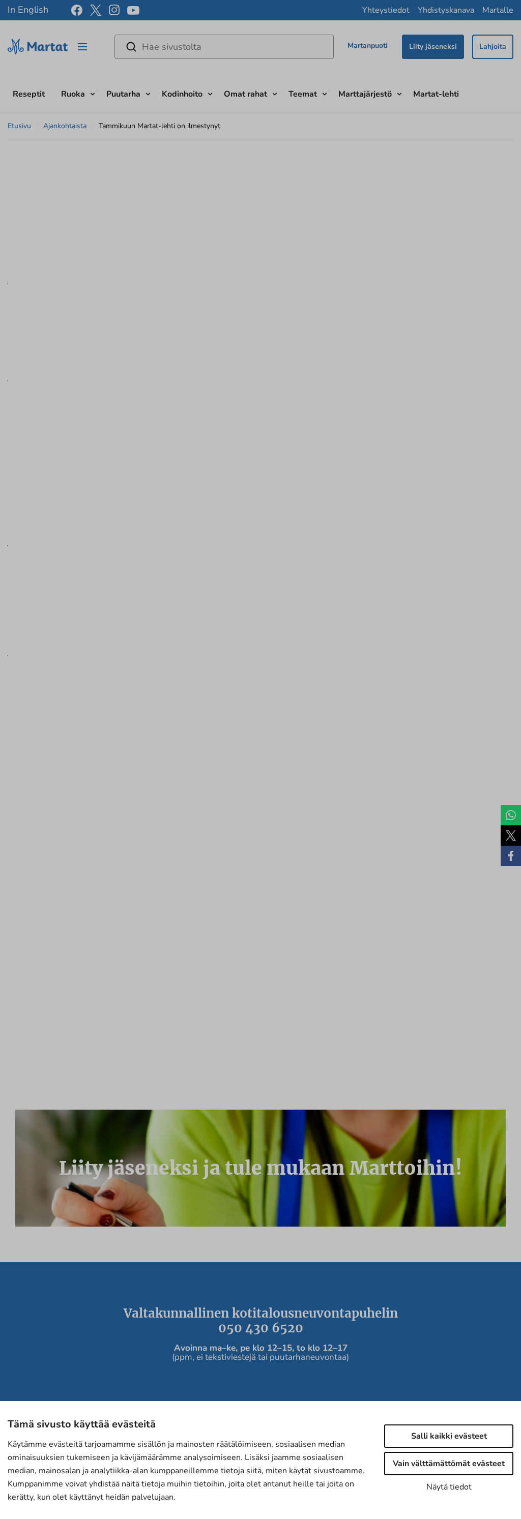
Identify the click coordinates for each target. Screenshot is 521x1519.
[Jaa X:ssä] (511, 835)
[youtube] (133, 10)
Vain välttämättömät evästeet (449, 1463)
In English (28, 10)
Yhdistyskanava (446, 10)
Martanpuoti (368, 45)
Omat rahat (245, 94)
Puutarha (123, 94)
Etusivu (19, 126)
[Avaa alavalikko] (92, 92)
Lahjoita (492, 46)
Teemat (302, 94)
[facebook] (76, 10)
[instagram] (114, 10)
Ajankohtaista (64, 126)
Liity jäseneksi (433, 46)
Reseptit (29, 94)
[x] (95, 10)
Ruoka (73, 94)
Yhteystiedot (386, 10)
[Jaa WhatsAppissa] (511, 815)
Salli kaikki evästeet (449, 1436)
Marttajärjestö (365, 94)
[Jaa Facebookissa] (511, 856)
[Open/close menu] (82, 47)
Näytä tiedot (449, 1487)
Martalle (497, 10)
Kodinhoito (182, 94)
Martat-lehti (436, 94)
